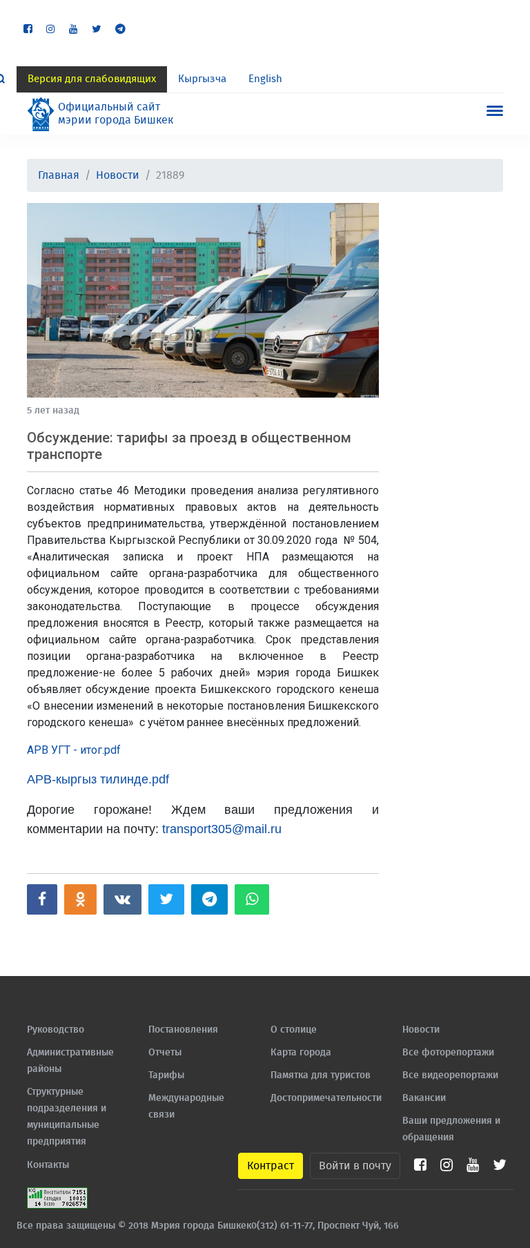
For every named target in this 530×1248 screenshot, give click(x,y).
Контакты (48, 1165)
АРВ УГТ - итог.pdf (74, 750)
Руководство (55, 1030)
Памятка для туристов (321, 1075)
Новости (117, 175)
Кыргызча (202, 79)
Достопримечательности (326, 1098)
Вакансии (424, 1098)
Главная (58, 175)
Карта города (301, 1052)
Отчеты (164, 1052)
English (265, 79)
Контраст (270, 1165)
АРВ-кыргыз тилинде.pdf (98, 779)
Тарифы (166, 1075)
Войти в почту (355, 1165)
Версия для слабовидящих (92, 79)
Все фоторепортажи (448, 1052)
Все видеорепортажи (450, 1075)
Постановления (183, 1030)
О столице (294, 1030)
